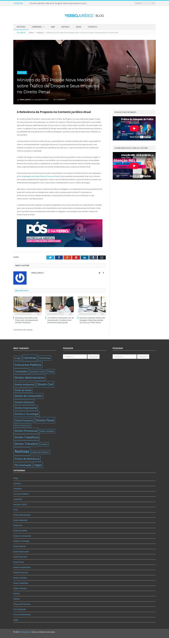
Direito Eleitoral (24, 402)
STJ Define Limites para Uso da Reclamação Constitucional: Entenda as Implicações (60, 320)
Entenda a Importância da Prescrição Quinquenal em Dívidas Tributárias (26, 320)
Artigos (65, 26)
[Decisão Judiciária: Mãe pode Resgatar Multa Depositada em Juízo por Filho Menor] (92, 305)
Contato (92, 26)
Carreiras (37, 26)
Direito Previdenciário (22, 425)
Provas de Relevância (27, 458)
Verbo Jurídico (25, 100)
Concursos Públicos (28, 365)
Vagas (38, 465)
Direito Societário (47, 431)
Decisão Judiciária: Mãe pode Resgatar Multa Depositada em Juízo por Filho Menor (60, 3)
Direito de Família (23, 390)
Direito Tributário (26, 444)
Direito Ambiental (24, 384)
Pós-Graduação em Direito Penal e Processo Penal (38, 176)
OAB (53, 26)
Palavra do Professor (40, 452)
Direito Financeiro (24, 420)
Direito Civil (45, 384)
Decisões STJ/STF (38, 371)
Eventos (44, 444)
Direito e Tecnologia (27, 414)
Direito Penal (45, 420)
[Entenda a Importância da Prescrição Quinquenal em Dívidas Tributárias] (27, 305)
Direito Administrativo (30, 377)
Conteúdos (21, 371)
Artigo (18, 358)
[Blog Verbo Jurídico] (84, 15)
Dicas (78, 26)
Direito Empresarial (26, 407)
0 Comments (60, 100)
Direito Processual (26, 431)
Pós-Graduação (23, 465)
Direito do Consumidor (28, 396)
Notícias (21, 26)
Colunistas (44, 357)
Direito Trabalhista (27, 437)
